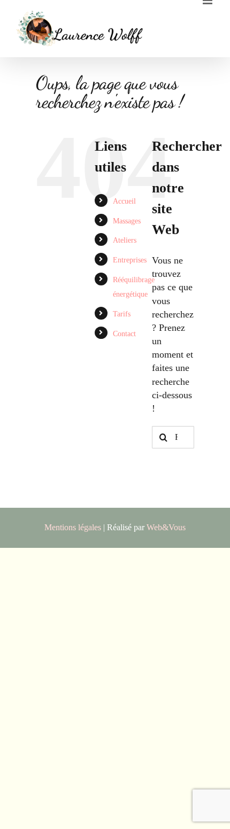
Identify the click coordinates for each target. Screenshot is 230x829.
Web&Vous (166, 527)
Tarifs (122, 314)
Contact (124, 334)
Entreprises (130, 260)
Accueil (124, 201)
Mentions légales (72, 527)
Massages (127, 221)
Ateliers (124, 240)
